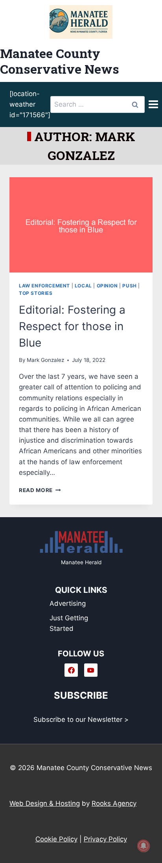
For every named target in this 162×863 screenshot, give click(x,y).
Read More (40, 490)
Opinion (107, 286)
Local (83, 286)
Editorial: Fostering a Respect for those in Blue (72, 326)
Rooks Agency (114, 803)
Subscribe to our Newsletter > (81, 719)
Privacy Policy (105, 839)
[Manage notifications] (143, 845)
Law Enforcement (44, 286)
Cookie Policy (56, 839)
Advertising (68, 603)
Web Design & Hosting (44, 803)
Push (129, 286)
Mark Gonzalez (45, 360)
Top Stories (36, 293)
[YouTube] (91, 670)
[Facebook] (71, 670)
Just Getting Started (69, 623)
